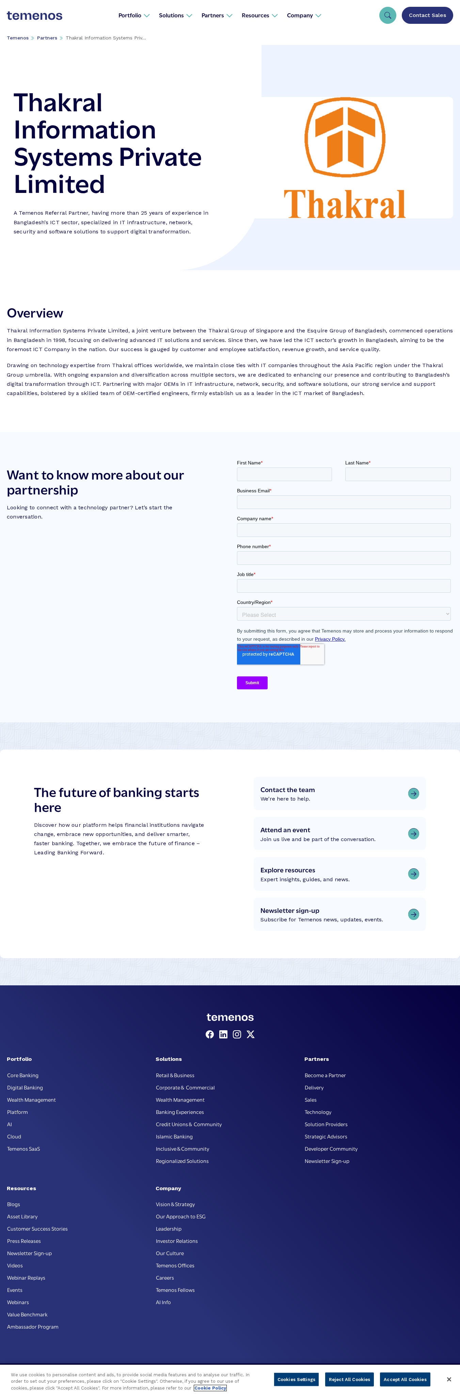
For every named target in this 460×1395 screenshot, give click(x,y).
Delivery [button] (314, 1087)
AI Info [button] (163, 1302)
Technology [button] (318, 1111)
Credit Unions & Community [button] (189, 1124)
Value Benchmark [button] (27, 1314)
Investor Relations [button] (177, 1240)
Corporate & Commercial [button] (185, 1087)
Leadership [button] (168, 1228)
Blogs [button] (13, 1204)
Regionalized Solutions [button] (182, 1160)
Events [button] (14, 1289)
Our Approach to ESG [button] (181, 1216)
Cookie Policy (210, 1388)
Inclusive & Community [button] (182, 1148)
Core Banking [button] (22, 1075)
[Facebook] (211, 1034)
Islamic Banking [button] (174, 1136)
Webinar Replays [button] (26, 1277)
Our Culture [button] (170, 1253)
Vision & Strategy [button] (175, 1204)
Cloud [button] (14, 1136)
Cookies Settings (296, 1379)
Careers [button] (165, 1277)
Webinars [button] (18, 1302)
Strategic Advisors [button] (326, 1136)
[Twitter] (251, 1034)
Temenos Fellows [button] (175, 1289)
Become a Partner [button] (325, 1075)
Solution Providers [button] (326, 1124)
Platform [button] (17, 1111)
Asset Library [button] (22, 1216)
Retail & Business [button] (175, 1075)
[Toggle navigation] (387, 15)
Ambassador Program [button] (33, 1326)
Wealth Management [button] (31, 1099)
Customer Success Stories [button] (37, 1228)
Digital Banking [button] (25, 1087)
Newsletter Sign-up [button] (327, 1160)
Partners (47, 37)
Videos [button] (15, 1265)
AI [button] (9, 1124)
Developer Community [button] (331, 1148)
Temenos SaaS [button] (23, 1148)
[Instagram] (238, 1034)
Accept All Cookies (405, 1379)
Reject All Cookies (349, 1379)
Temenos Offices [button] (175, 1265)
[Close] (449, 1379)
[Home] (34, 15)
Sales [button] (311, 1099)
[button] (134, 15)
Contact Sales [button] (427, 15)
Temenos (18, 37)
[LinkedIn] (224, 1034)
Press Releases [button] (24, 1240)
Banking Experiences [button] (180, 1111)
